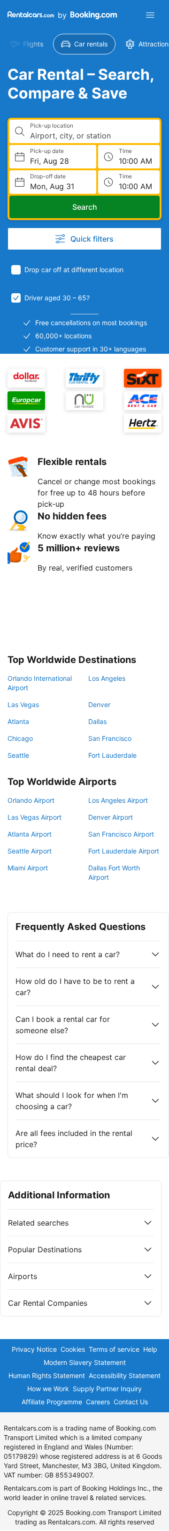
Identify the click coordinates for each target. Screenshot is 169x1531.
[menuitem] (26, 44)
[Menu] (150, 15)
